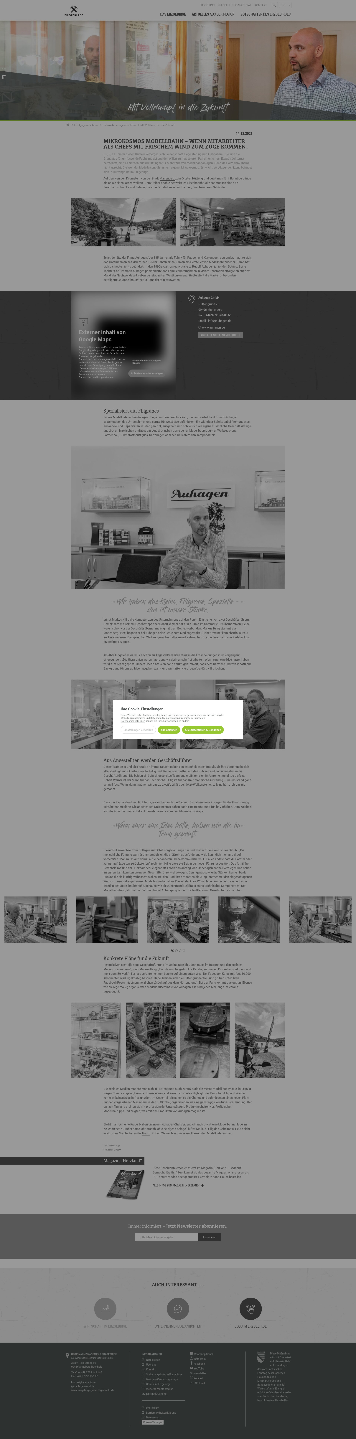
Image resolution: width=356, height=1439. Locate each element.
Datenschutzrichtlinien (133, 721)
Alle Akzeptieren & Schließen (203, 730)
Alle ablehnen (169, 730)
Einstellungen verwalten (138, 730)
